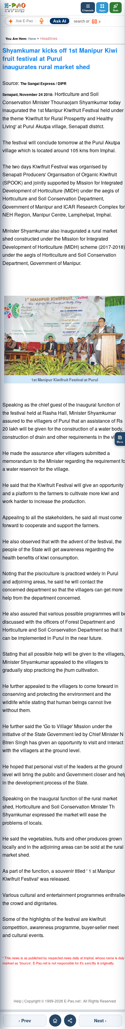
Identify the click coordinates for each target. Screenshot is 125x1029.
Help (18, 1000)
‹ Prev (25, 1020)
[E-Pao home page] (55, 1020)
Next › (100, 1020)
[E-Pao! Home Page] (14, 7)
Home (32, 39)
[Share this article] (70, 1020)
